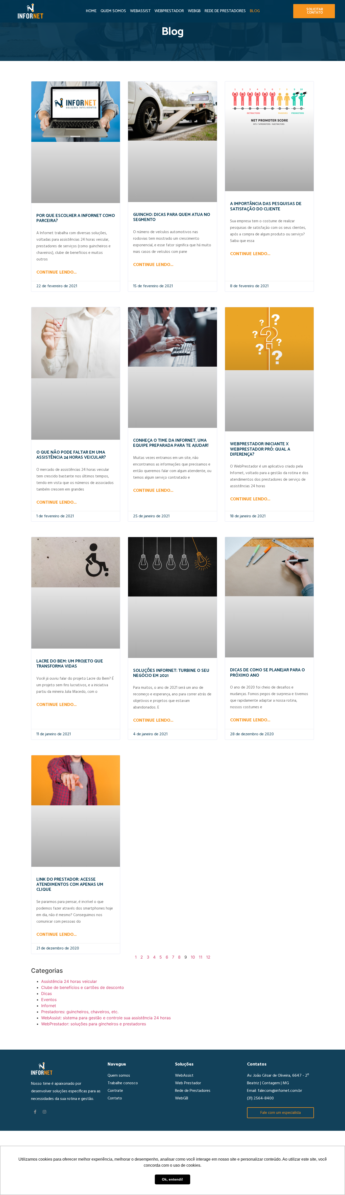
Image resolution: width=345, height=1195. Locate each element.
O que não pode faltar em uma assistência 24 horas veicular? (71, 455)
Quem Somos (113, 11)
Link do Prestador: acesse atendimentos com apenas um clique (69, 884)
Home (91, 11)
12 (208, 957)
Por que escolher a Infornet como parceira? (75, 218)
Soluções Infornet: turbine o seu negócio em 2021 (171, 673)
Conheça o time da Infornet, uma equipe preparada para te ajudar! (170, 443)
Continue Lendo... (56, 272)
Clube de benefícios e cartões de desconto (82, 987)
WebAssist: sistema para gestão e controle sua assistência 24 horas (106, 1017)
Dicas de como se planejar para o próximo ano (267, 673)
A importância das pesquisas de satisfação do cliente (266, 206)
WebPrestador (169, 11)
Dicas (46, 993)
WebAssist (140, 11)
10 (193, 957)
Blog (255, 11)
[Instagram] (44, 1112)
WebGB (194, 11)
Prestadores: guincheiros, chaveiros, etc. (79, 1011)
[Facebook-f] (35, 1112)
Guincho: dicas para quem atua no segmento (171, 217)
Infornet (48, 1005)
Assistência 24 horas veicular (69, 981)
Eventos (49, 999)
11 (200, 957)
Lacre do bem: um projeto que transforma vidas (69, 664)
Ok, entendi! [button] (172, 1179)
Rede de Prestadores (225, 11)
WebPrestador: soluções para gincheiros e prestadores (93, 1023)
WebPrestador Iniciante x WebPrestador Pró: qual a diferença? (260, 449)
